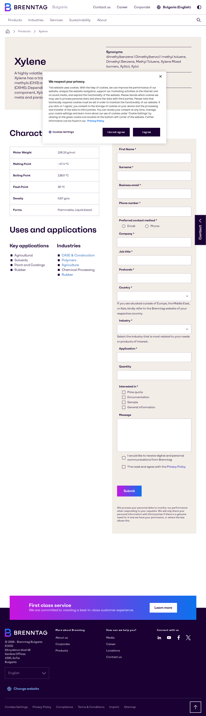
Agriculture (70, 265)
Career (122, 7)
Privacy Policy (42, 707)
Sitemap (130, 707)
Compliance (64, 707)
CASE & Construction (78, 255)
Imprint (114, 707)
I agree (146, 132)
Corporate (142, 7)
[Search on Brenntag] (198, 20)
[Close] (160, 76)
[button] (200, 220)
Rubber (67, 275)
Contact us (101, 7)
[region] (104, 108)
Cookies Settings (63, 131)
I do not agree (116, 132)
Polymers (69, 260)
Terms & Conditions (91, 707)
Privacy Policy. (95, 120)
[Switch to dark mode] (199, 7)
